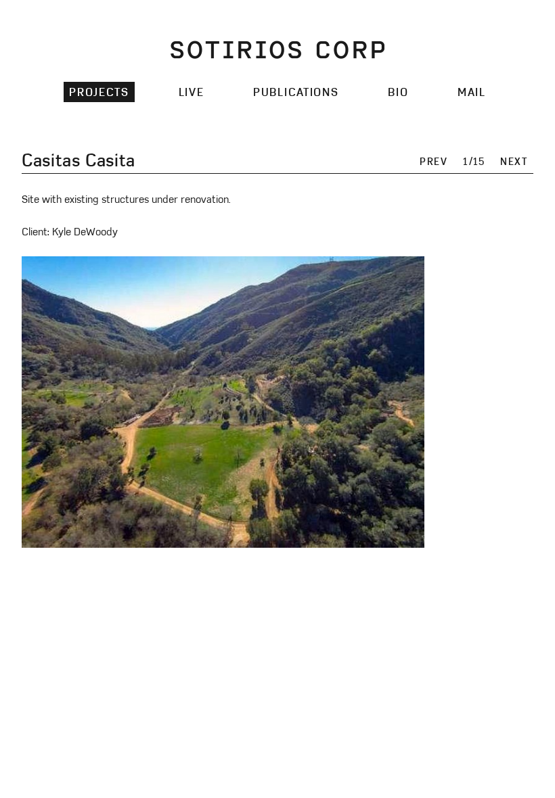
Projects (99, 92)
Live (191, 92)
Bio (398, 92)
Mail (472, 92)
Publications (295, 92)
